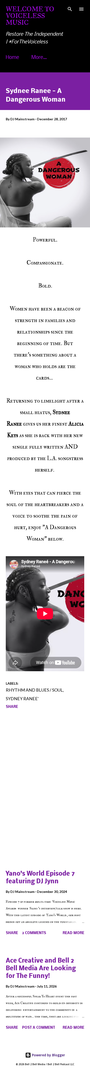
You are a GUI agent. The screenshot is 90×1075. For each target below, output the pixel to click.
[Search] (70, 9)
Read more (73, 933)
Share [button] (12, 707)
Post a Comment (38, 1028)
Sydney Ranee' (22, 698)
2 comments (34, 933)
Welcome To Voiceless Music (30, 16)
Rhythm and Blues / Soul (34, 690)
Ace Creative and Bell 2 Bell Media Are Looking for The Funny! (41, 969)
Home (12, 57)
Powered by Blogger (48, 1055)
